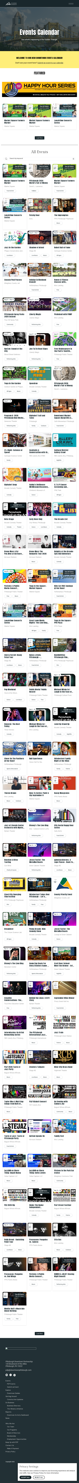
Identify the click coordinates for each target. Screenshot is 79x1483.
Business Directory (13, 1406)
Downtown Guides (13, 1393)
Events (8, 1381)
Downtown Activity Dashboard (18, 1415)
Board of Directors (13, 1433)
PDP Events (11, 1384)
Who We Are (10, 1424)
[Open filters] (73, 158)
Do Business (10, 1403)
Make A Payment (13, 1448)
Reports (8, 1412)
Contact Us (10, 1445)
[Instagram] (14, 1375)
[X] (10, 1375)
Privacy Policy (10, 1452)
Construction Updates (15, 1399)
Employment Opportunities (16, 1439)
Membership (11, 1436)
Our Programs (12, 1430)
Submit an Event (13, 1387)
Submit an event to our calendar (50, 63)
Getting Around (11, 1396)
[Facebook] (7, 1375)
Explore (8, 1390)
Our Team (10, 1427)
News (7, 1418)
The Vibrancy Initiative (15, 1409)
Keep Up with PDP (12, 1442)
